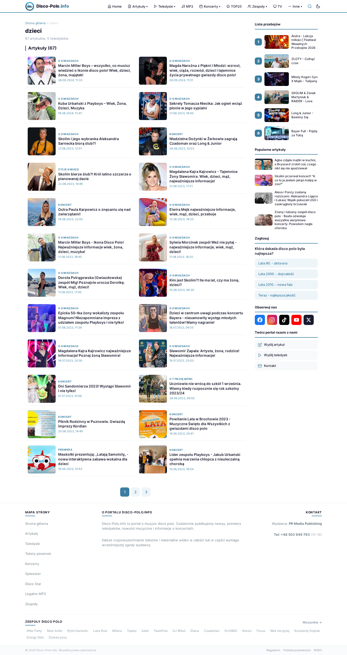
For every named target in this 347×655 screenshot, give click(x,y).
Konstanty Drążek (307, 631)
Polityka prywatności (297, 650)
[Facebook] (260, 320)
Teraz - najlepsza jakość (276, 295)
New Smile (54, 631)
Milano (117, 631)
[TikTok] (284, 320)
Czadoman (211, 631)
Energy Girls (35, 637)
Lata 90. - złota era (272, 263)
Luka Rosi (100, 631)
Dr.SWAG (231, 631)
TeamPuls (161, 631)
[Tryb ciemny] (318, 6)
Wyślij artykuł (274, 345)
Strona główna (35, 23)
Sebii (145, 631)
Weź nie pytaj (279, 631)
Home (117, 6)
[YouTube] (296, 320)
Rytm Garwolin (77, 631)
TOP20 (236, 6)
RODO (318, 650)
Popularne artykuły (270, 149)
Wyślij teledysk (275, 355)
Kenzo (246, 631)
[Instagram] (272, 320)
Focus (261, 631)
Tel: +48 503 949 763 (298, 534)
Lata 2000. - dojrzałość (276, 274)
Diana (195, 631)
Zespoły (259, 6)
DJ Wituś (179, 631)
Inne (297, 6)
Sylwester (33, 574)
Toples (131, 631)
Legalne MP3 (35, 594)
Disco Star (33, 584)
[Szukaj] (309, 6)
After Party (34, 631)
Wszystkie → (312, 622)
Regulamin (273, 650)
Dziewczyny (58, 637)
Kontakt (270, 366)
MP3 (189, 6)
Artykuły (140, 6)
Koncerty (212, 6)
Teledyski (166, 6)
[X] (309, 320)
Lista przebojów (267, 24)
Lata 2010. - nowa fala (275, 284)
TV (280, 6)
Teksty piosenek (38, 554)
